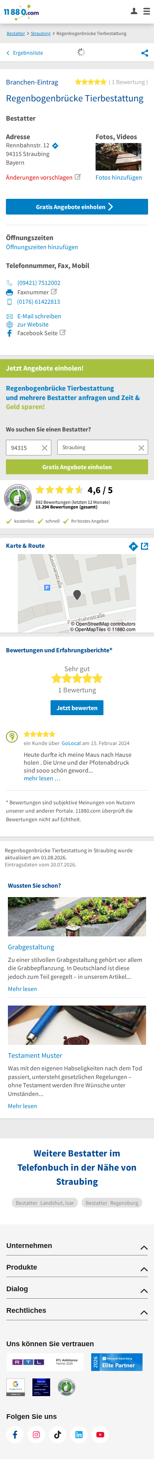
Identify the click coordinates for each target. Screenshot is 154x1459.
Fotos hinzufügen (119, 177)
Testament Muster (35, 1055)
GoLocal (71, 743)
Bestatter (21, 118)
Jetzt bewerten (77, 708)
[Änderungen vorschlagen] (77, 177)
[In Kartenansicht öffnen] (144, 545)
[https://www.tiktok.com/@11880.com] (57, 1434)
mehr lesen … (42, 778)
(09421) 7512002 (38, 282)
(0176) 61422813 (38, 301)
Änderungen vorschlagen (39, 177)
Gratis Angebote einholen (71, 207)
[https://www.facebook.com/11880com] (15, 1434)
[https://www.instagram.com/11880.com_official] (36, 1434)
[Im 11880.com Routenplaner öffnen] (133, 545)
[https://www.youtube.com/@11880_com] (100, 1434)
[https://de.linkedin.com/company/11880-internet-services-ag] (79, 1434)
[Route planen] (55, 145)
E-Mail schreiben (38, 316)
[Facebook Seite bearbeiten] (62, 332)
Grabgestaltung (31, 946)
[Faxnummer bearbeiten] (53, 291)
